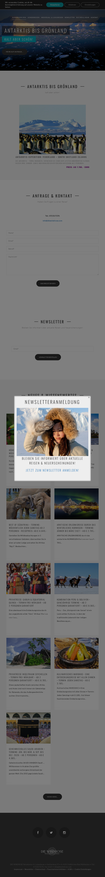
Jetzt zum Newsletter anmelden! (52, 470)
